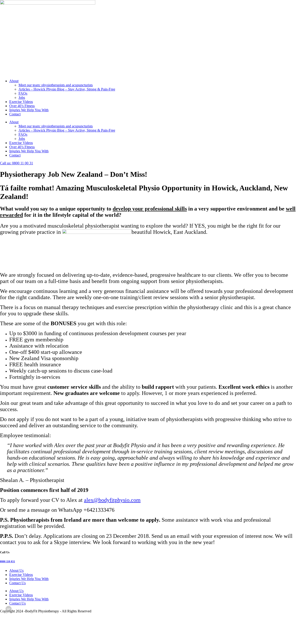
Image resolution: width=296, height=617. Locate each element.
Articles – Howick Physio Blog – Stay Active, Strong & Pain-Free (66, 89)
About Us (16, 570)
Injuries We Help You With (29, 110)
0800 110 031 (7, 561)
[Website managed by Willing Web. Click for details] (8, 609)
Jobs (21, 97)
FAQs (22, 93)
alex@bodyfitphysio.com (112, 500)
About (13, 81)
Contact (15, 114)
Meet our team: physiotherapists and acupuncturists (55, 85)
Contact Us (17, 583)
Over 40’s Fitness (22, 106)
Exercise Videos (21, 102)
